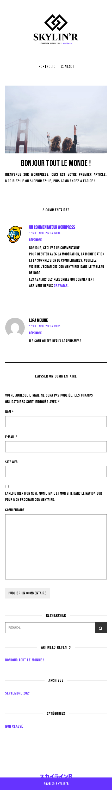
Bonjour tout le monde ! (24, 659)
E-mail (11, 437)
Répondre (35, 240)
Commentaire (14, 510)
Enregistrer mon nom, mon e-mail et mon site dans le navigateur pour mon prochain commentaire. (53, 496)
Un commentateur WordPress (52, 227)
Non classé (14, 726)
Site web (11, 462)
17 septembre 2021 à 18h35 (44, 326)
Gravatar (61, 285)
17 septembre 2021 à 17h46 (44, 233)
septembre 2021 (18, 693)
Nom (9, 412)
